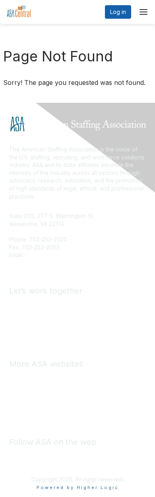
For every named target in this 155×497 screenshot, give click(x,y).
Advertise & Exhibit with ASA (45, 304)
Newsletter (43, 412)
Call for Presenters (33, 327)
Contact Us (39, 254)
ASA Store (22, 377)
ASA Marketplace (31, 388)
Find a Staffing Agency (38, 315)
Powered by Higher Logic (78, 487)
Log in (118, 11)
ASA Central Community (39, 400)
